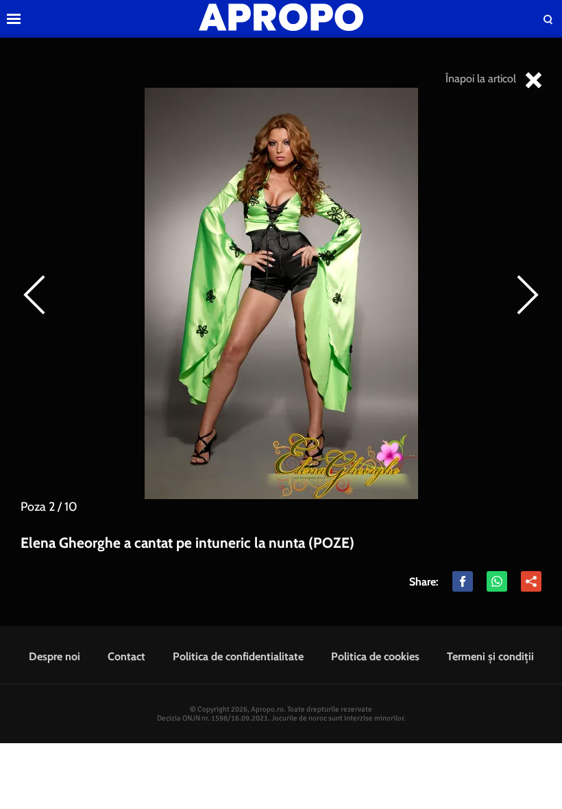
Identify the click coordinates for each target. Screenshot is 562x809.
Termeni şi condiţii (490, 656)
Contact (126, 656)
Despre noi (54, 656)
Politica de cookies (375, 656)
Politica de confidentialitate (238, 656)
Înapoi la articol (482, 78)
